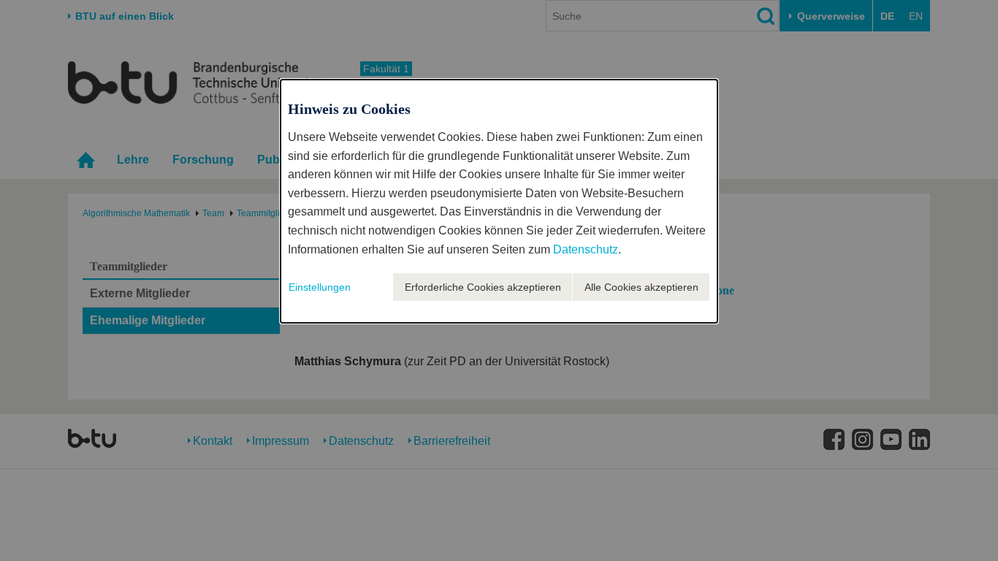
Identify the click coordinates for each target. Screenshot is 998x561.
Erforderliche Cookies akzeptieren (483, 287)
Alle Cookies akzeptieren (641, 287)
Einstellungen (320, 287)
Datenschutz (585, 249)
